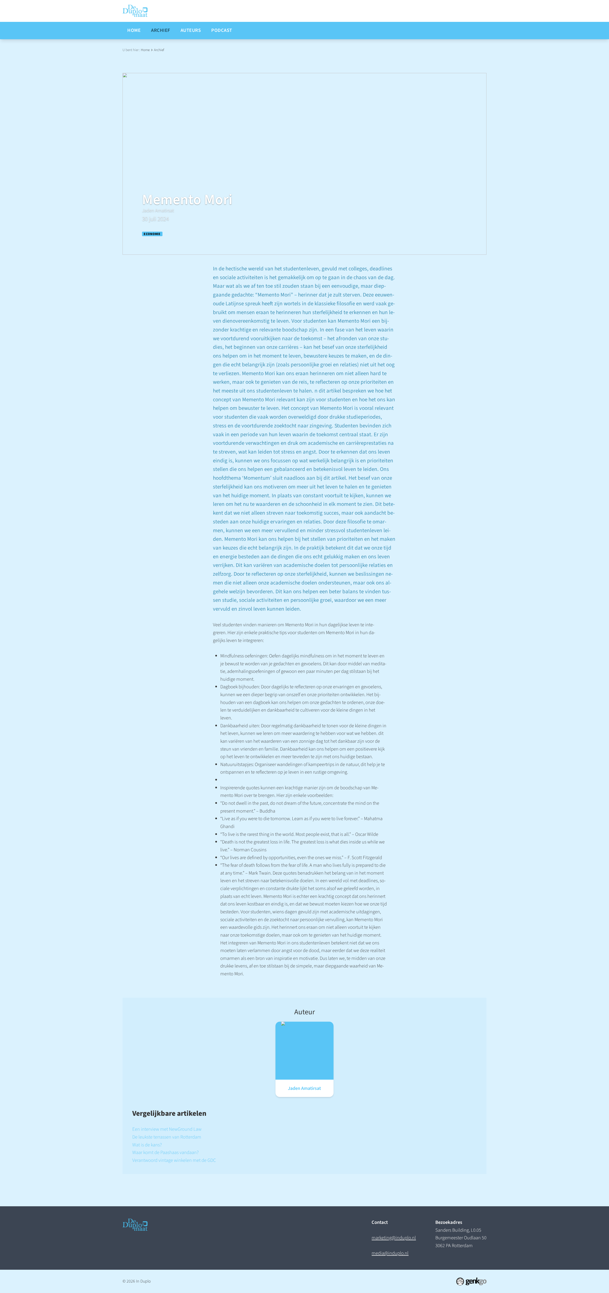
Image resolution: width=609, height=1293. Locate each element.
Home (145, 50)
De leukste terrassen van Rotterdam (166, 1137)
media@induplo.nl (390, 1253)
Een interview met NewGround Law (166, 1129)
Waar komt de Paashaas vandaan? (165, 1152)
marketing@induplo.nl (394, 1237)
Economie (152, 234)
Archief (159, 50)
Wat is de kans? (147, 1144)
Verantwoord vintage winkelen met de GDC (174, 1160)
